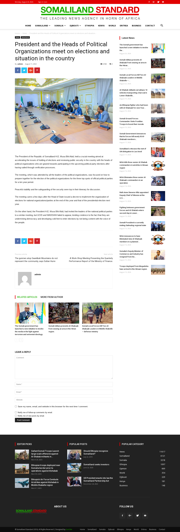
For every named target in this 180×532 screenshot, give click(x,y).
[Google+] (154, 2)
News (24, 33)
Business (136, 25)
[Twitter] (158, 2)
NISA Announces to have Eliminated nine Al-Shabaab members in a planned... (131, 239)
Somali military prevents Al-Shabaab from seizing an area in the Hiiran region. (63, 329)
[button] (161, 26)
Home (28, 25)
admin (20, 64)
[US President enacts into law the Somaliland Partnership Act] (74, 481)
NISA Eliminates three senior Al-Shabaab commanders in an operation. (133, 180)
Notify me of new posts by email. (31, 416)
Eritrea (124, 25)
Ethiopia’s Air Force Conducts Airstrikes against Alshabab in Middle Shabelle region (45, 482)
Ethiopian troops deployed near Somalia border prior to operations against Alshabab (45, 468)
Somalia (58, 25)
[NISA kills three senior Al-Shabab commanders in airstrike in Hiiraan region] (158, 166)
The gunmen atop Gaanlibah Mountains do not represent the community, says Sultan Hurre (36, 259)
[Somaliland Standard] (90, 13)
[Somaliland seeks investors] (74, 468)
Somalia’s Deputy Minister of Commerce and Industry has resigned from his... (131, 254)
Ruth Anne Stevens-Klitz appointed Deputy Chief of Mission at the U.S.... (134, 195)
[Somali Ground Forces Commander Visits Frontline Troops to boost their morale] (158, 122)
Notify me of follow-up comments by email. (35, 412)
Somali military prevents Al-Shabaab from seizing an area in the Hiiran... (133, 62)
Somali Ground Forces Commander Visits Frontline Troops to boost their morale (132, 121)
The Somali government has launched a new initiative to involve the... (134, 47)
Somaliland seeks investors (96, 464)
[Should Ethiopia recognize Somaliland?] (74, 454)
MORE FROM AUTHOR (52, 297)
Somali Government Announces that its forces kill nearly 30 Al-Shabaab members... (133, 136)
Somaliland (41, 25)
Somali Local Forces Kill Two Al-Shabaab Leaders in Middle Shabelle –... (133, 78)
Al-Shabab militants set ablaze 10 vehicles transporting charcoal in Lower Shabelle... (133, 93)
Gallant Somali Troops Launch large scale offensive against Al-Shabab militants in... (45, 454)
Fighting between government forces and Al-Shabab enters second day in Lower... (132, 210)
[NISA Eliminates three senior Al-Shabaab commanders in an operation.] (158, 181)
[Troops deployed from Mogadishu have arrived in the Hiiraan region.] (158, 270)
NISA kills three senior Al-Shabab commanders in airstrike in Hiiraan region (134, 165)
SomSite (69, 529)
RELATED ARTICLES (27, 297)
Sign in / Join (42, 2)
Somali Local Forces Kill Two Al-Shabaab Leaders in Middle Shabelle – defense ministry (97, 329)
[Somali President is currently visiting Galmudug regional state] (158, 226)
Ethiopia (89, 25)
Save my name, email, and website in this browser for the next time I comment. (53, 406)
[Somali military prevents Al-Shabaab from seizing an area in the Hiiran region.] (64, 313)
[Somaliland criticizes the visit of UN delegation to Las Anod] (158, 152)
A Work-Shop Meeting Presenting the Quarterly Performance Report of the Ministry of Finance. (91, 259)
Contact (150, 25)
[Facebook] (149, 2)
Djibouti (74, 25)
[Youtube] (163, 2)
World (112, 25)
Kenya (101, 25)
